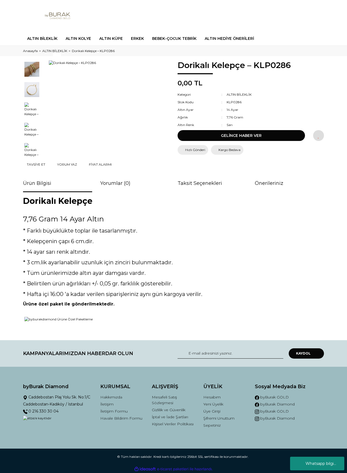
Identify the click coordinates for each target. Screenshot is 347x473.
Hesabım (212, 397)
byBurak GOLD (274, 397)
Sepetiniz (212, 425)
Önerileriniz (269, 183)
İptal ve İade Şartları (170, 416)
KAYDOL (303, 353)
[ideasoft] (145, 469)
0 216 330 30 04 (43, 411)
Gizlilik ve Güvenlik (168, 409)
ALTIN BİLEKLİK (239, 94)
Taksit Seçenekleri (200, 183)
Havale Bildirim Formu (121, 418)
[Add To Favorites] (318, 135)
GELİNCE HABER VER (241, 135)
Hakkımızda (111, 397)
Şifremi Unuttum (218, 418)
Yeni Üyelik (213, 404)
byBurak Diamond (277, 404)
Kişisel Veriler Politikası (173, 423)
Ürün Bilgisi (37, 183)
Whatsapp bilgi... (321, 463)
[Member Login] (289, 16)
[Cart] (317, 16)
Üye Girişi (211, 411)
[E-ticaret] (173, 468)
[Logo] (57, 16)
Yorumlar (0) (115, 183)
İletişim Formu (114, 411)
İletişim (107, 404)
